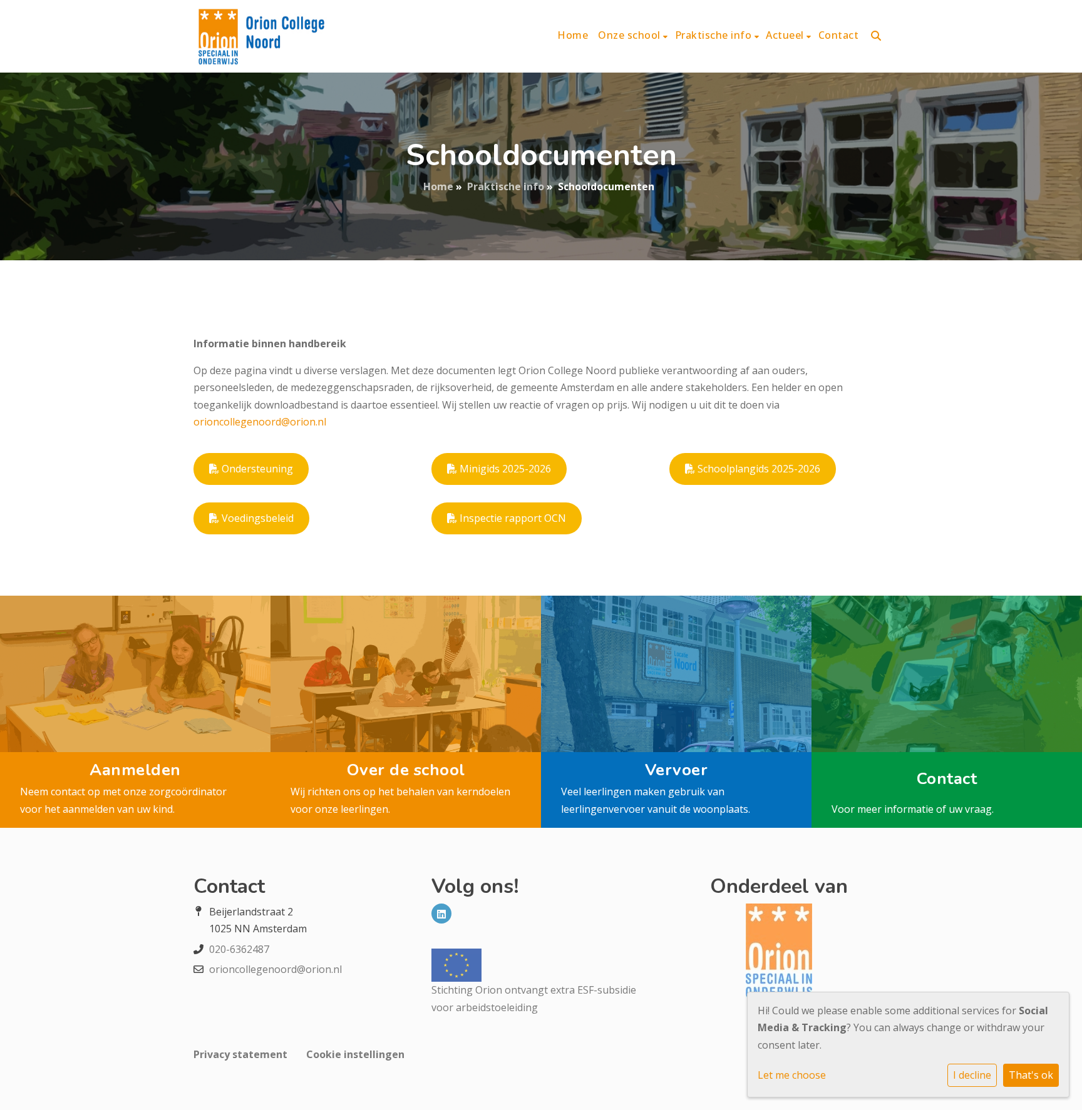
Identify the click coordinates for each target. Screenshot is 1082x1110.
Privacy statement (240, 1054)
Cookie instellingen (355, 1054)
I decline (972, 1075)
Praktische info (715, 35)
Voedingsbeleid (256, 518)
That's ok (1031, 1075)
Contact (838, 35)
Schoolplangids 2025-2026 (757, 469)
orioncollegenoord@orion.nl (259, 422)
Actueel (786, 35)
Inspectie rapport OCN (511, 518)
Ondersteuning (256, 469)
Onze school (630, 35)
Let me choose (792, 1075)
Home (572, 35)
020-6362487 (239, 949)
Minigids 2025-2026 (504, 469)
